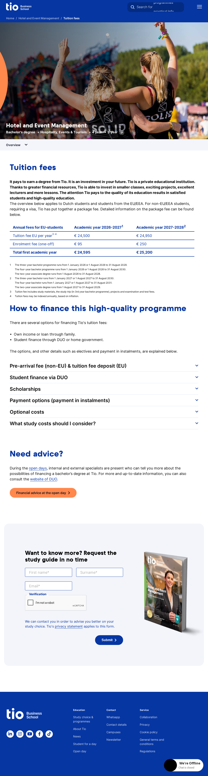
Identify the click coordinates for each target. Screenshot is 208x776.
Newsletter (113, 739)
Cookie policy (149, 732)
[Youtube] (29, 734)
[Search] (133, 7)
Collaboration (148, 717)
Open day (79, 751)
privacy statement (69, 626)
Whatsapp (113, 717)
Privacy (145, 724)
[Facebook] (39, 734)
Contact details (116, 724)
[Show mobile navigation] (199, 7)
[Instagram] (20, 734)
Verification (37, 594)
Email (33, 586)
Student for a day (84, 744)
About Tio (79, 729)
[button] (104, 365)
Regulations (147, 751)
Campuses (113, 732)
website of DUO (43, 479)
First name (38, 572)
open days (38, 468)
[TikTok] (49, 734)
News (77, 736)
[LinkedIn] (10, 734)
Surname (87, 572)
